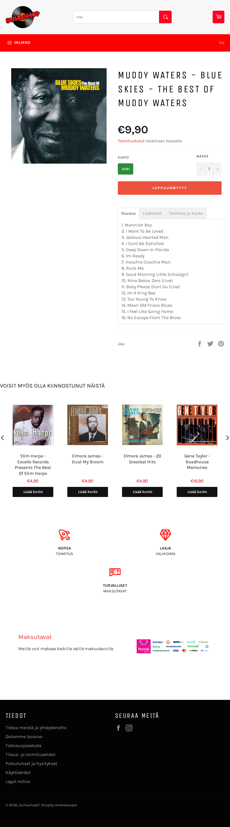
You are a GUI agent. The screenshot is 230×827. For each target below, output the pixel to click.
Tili (221, 43)
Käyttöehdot (18, 772)
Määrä (202, 156)
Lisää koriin (33, 492)
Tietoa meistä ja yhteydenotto (36, 727)
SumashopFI (29, 805)
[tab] (128, 213)
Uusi (126, 169)
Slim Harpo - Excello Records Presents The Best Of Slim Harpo (33, 464)
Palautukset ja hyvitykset (31, 763)
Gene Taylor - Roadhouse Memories (197, 461)
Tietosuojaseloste (24, 745)
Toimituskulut (131, 140)
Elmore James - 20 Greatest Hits (142, 458)
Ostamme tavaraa (24, 736)
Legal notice (18, 781)
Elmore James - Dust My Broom (88, 458)
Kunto (123, 157)
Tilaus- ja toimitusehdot (31, 754)
